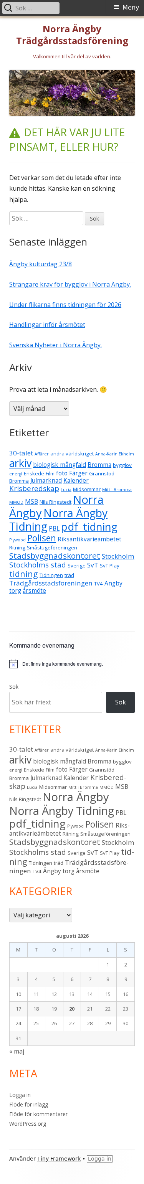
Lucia (66, 489)
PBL (54, 528)
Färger (78, 473)
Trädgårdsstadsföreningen (51, 583)
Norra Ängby (76, 797)
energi (15, 474)
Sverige (77, 565)
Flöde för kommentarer (38, 1114)
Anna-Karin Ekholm (114, 454)
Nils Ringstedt (55, 501)
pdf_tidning (89, 526)
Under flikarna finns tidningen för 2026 (65, 304)
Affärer (42, 454)
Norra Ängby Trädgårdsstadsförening (72, 35)
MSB (31, 501)
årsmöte (34, 590)
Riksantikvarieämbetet (89, 539)
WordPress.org (27, 1123)
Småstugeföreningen (52, 547)
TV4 (98, 583)
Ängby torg (58, 871)
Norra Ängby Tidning (58, 520)
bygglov (122, 465)
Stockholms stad (37, 564)
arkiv (20, 463)
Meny (130, 7)
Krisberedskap (34, 488)
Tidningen (51, 575)
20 (71, 1008)
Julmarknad (46, 480)
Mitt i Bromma (117, 489)
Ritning (17, 547)
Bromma (99, 464)
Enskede (34, 473)
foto (62, 473)
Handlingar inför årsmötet (47, 324)
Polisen (41, 538)
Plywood (17, 540)
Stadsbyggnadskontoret (54, 555)
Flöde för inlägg (28, 1104)
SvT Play (109, 565)
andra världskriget (72, 453)
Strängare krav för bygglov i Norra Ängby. (70, 284)
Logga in (20, 1094)
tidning (23, 573)
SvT (92, 565)
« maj (16, 1051)
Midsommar (87, 489)
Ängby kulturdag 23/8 (40, 264)
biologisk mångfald (59, 464)
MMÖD (16, 502)
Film (50, 473)
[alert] (72, 663)
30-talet (21, 453)
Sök (13, 686)
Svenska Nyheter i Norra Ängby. (55, 345)
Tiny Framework (59, 1159)
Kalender (76, 480)
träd (69, 575)
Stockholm (118, 556)
